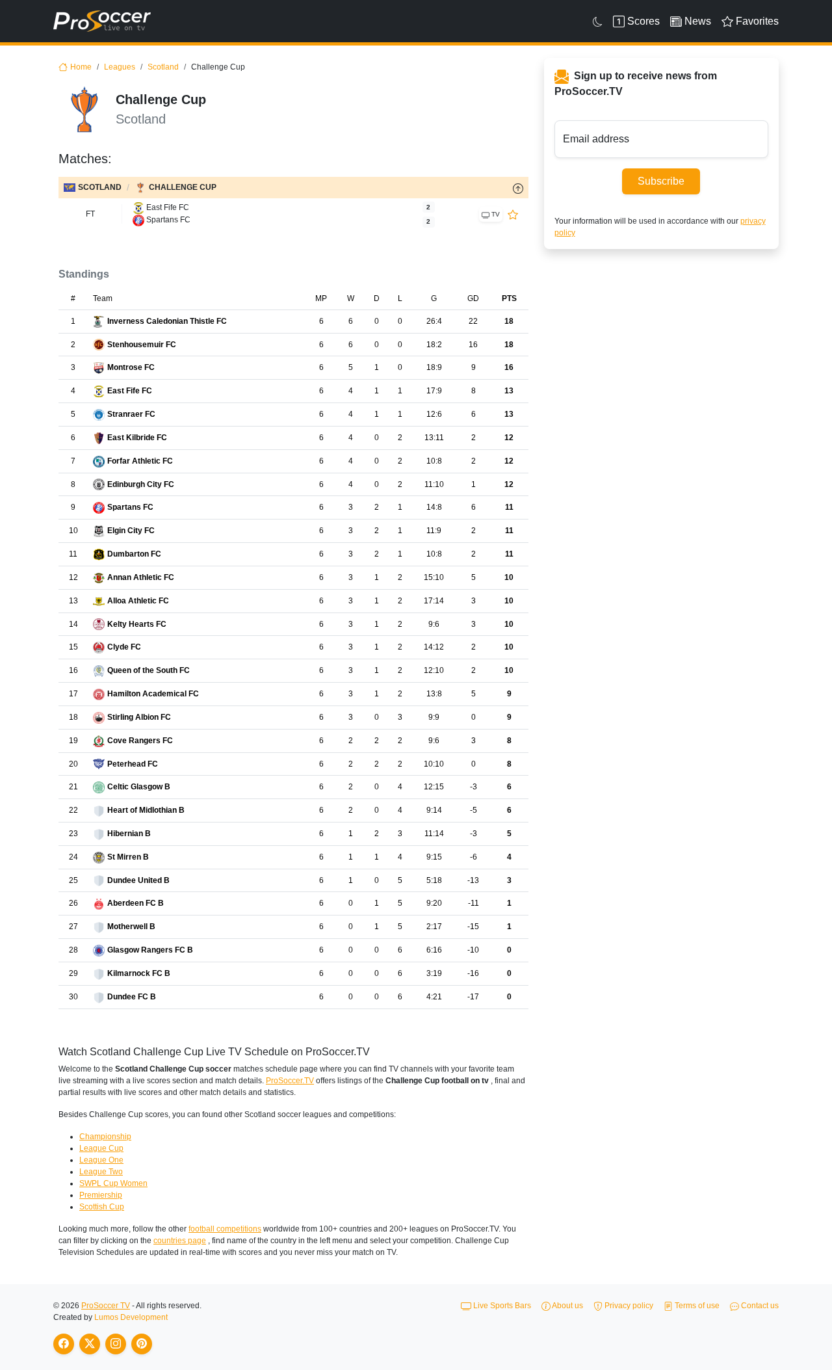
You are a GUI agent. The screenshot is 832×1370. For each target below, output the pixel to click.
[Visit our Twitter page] (89, 1344)
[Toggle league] (518, 188)
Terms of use (696, 1305)
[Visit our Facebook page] (63, 1344)
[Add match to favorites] (513, 214)
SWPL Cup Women (113, 1183)
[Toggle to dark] (598, 21)
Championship (105, 1136)
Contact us (759, 1305)
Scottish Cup (101, 1206)
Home (81, 67)
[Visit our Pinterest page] (141, 1344)
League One (101, 1160)
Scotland (163, 67)
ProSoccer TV (105, 1305)
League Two (101, 1171)
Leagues (119, 67)
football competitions (224, 1228)
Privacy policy (628, 1305)
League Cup (101, 1148)
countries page (179, 1240)
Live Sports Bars (501, 1305)
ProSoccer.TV (290, 1080)
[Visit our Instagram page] (115, 1344)
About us (567, 1305)
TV (494, 214)
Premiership (100, 1195)
